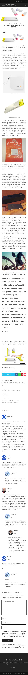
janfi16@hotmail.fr (12, 467)
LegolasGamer (9, 5)
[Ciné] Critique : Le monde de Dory (11, 390)
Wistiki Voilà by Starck (11, 402)
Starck (14, 400)
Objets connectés (7, 400)
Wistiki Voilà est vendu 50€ (16, 237)
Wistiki (19, 400)
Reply (8, 417)
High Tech (7, 395)
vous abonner (11, 636)
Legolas (16, 23)
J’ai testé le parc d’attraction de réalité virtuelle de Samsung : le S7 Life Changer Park (13, 384)
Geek (21, 23)
